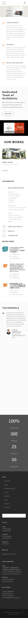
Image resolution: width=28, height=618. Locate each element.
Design (13, 294)
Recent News (7, 507)
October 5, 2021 (16, 274)
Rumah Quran (14, 153)
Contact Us (6, 503)
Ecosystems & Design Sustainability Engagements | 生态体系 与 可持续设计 (17, 250)
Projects (6, 484)
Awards (6, 500)
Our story (6, 492)
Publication (19, 294)
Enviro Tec (9, 593)
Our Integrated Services (9, 488)
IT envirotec (15, 256)
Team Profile (7, 481)
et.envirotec (11, 595)
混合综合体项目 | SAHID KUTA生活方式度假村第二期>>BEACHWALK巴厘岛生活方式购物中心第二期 (18, 286)
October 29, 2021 (16, 254)
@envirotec (11, 591)
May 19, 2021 (15, 290)
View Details (5, 170)
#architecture (5, 164)
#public (16, 164)
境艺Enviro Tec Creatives (13, 597)
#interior (11, 164)
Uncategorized (16, 258)
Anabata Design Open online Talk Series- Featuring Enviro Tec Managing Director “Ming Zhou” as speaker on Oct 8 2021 (17, 267)
